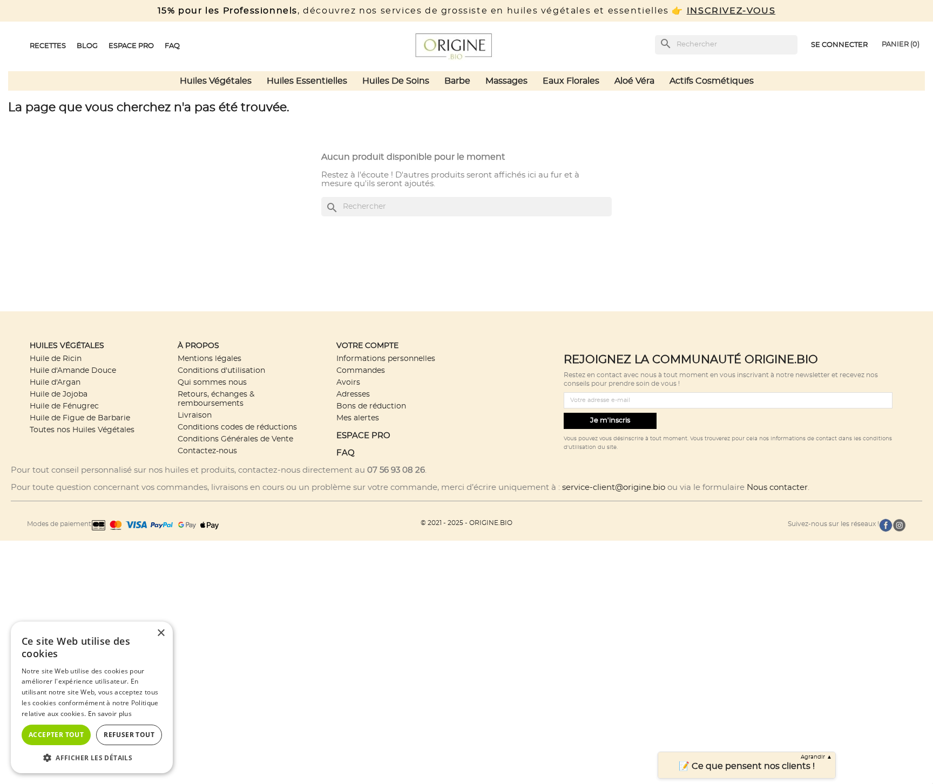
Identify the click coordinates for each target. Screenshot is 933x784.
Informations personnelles (385, 358)
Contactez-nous (207, 451)
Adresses (353, 394)
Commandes (360, 370)
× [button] (161, 633)
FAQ (345, 453)
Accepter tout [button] (56, 734)
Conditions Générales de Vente (235, 439)
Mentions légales (209, 358)
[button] (92, 757)
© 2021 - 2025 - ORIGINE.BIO (466, 523)
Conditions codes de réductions (237, 427)
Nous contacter (777, 487)
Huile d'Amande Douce (73, 370)
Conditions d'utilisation (221, 370)
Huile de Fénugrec (64, 406)
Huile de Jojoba (58, 394)
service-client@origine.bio (613, 487)
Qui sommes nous (212, 382)
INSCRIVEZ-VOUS (731, 10)
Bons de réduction (371, 406)
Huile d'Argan (55, 382)
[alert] (92, 697)
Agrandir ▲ (816, 757)
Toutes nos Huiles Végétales (82, 430)
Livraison (195, 415)
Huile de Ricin (56, 358)
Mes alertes (357, 418)
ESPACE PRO (363, 436)
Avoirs (348, 382)
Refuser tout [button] (129, 734)
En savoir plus (110, 713)
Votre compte (367, 346)
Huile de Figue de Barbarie (80, 418)
